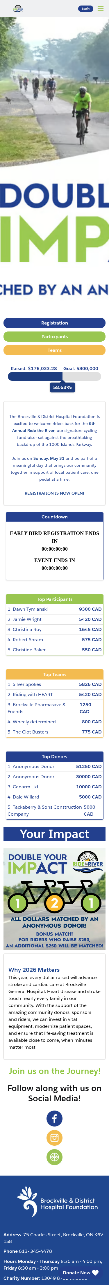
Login (86, 8)
